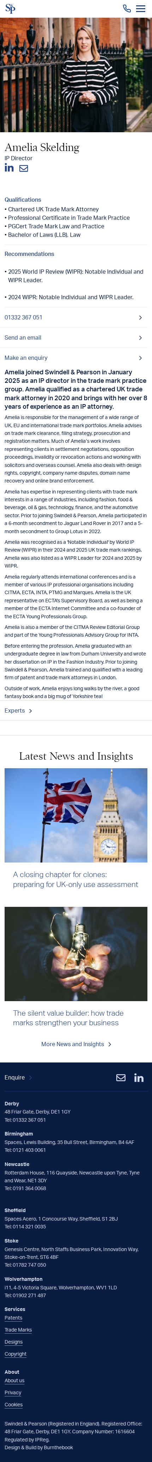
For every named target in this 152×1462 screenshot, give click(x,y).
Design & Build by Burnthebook (39, 1447)
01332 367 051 (29, 1120)
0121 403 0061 (29, 1150)
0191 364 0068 (29, 1188)
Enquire (15, 1077)
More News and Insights (72, 1044)
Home (11, 9)
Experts (15, 710)
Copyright (16, 1354)
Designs (14, 1342)
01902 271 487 (29, 1295)
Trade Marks (18, 1330)
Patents (13, 1318)
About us (14, 1380)
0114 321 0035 (29, 1226)
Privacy (13, 1392)
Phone (127, 8)
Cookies (14, 1404)
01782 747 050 (29, 1265)
